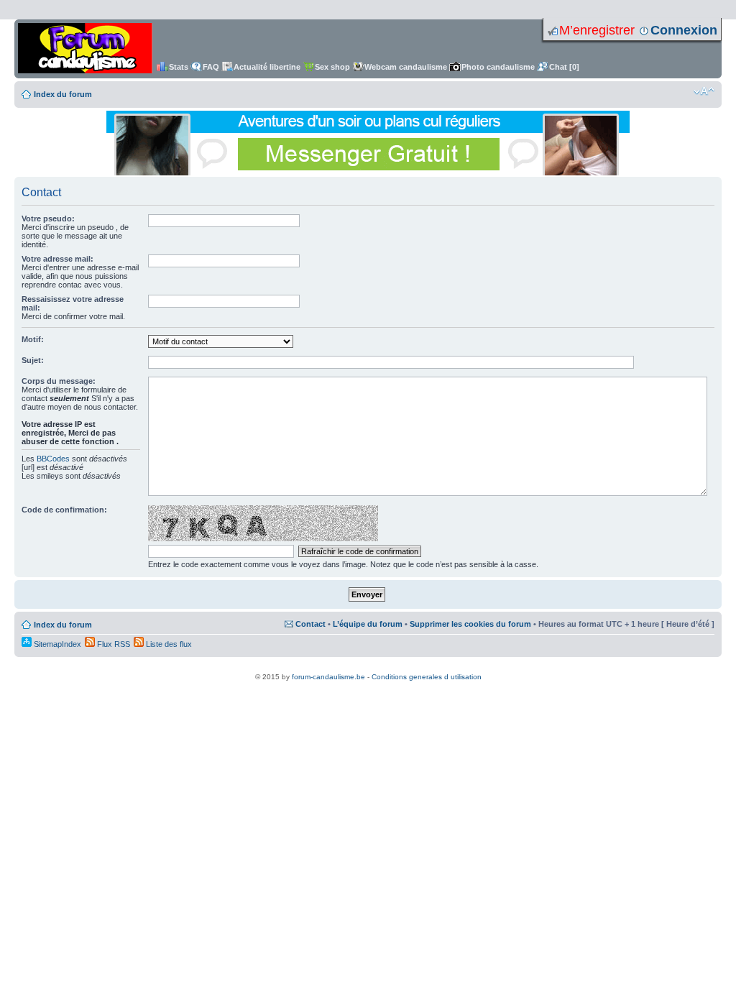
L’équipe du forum (367, 624)
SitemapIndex (56, 644)
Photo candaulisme (498, 67)
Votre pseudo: (48, 218)
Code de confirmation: (64, 509)
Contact (310, 624)
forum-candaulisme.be (328, 677)
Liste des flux (168, 644)
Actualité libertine (267, 67)
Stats (178, 67)
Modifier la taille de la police (704, 91)
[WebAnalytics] (368, 669)
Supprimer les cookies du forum (470, 624)
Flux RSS (112, 644)
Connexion (683, 30)
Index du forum (63, 94)
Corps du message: (59, 381)
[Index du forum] (85, 49)
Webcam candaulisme (405, 67)
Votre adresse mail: (57, 258)
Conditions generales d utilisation (427, 677)
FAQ (211, 67)
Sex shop (332, 67)
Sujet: (33, 360)
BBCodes (53, 458)
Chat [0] (564, 67)
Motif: (33, 339)
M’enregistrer (597, 30)
